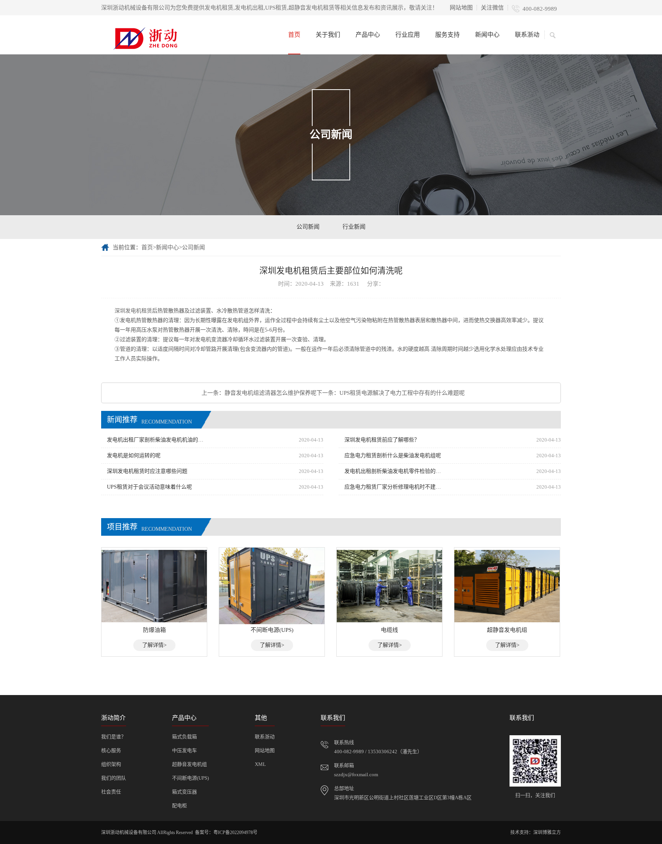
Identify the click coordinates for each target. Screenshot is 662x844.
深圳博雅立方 (547, 832)
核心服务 (111, 750)
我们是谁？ (113, 736)
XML (260, 764)
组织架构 (111, 764)
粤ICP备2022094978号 (235, 832)
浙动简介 (113, 718)
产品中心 (368, 34)
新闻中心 (487, 34)
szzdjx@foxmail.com (356, 774)
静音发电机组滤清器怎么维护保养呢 (270, 393)
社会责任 (111, 792)
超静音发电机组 (189, 764)
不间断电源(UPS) (190, 778)
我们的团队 (113, 778)
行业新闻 (353, 227)
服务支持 (447, 34)
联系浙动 (527, 34)
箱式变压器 (184, 792)
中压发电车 (184, 750)
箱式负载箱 (184, 736)
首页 (294, 34)
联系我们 (333, 718)
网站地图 (461, 8)
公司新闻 (308, 227)
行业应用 (407, 34)
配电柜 (179, 805)
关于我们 (328, 34)
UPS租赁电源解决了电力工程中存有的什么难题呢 (402, 393)
